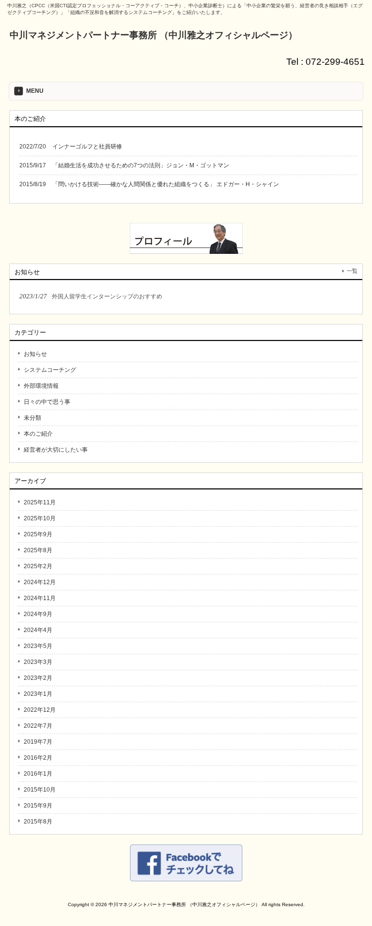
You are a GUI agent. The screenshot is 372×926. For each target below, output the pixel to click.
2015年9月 (38, 805)
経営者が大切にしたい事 (56, 449)
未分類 (32, 417)
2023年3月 (38, 662)
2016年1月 (38, 773)
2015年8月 (38, 821)
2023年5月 (38, 646)
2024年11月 (40, 598)
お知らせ (35, 354)
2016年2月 (38, 757)
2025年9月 (38, 534)
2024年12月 (40, 582)
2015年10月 (40, 789)
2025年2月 (38, 566)
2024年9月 (38, 614)
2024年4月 (38, 630)
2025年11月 (40, 502)
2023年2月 (38, 678)
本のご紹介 (38, 433)
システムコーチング (50, 370)
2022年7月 (38, 725)
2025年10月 (40, 518)
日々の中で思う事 (47, 401)
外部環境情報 (41, 385)
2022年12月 (40, 709)
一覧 (352, 271)
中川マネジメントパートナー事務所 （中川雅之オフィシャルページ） (153, 35)
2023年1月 (38, 694)
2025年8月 (38, 550)
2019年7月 (38, 741)
